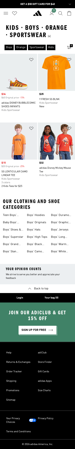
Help (8, 352)
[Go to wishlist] (14, 13)
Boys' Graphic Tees (60, 223)
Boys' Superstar (13, 237)
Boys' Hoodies (36, 215)
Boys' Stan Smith (9, 252)
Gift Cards (43, 371)
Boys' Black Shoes (34, 244)
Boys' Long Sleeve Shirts (59, 237)
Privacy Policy (45, 418)
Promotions (12, 390)
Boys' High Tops (37, 237)
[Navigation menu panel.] (5, 13)
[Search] (60, 13)
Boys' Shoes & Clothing (12, 230)
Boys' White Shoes (58, 252)
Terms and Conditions (18, 431)
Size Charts (44, 390)
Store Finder (45, 362)
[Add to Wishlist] (31, 60)
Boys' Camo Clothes (34, 252)
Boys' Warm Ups (58, 244)
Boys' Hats (33, 229)
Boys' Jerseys (59, 229)
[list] (31, 47)
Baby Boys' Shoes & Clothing (10, 223)
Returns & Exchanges (18, 362)
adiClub (42, 352)
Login (20, 297)
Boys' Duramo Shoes (60, 215)
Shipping (11, 381)
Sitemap (10, 400)
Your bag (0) (51, 297)
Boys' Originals (36, 222)
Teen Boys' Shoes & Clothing (10, 215)
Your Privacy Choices (13, 420)
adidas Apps (45, 381)
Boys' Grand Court (10, 244)
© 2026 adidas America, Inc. (37, 444)
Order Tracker (14, 371)
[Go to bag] (69, 13)
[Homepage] (37, 14)
